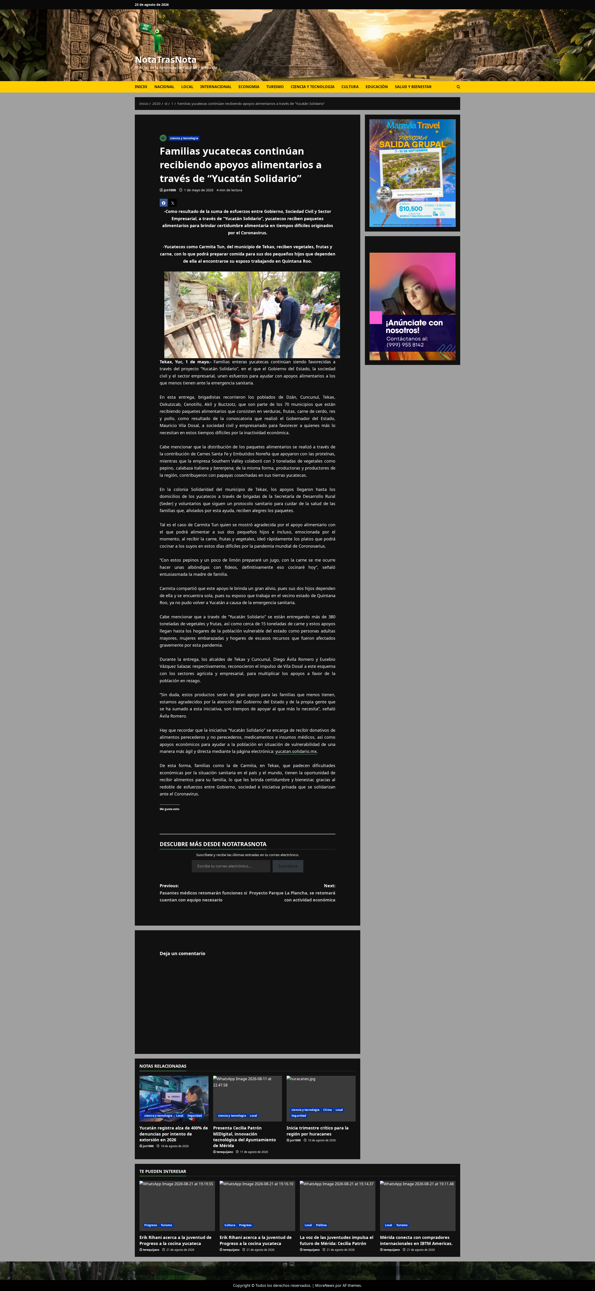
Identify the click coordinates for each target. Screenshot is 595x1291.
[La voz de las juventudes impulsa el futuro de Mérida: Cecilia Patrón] (337, 1206)
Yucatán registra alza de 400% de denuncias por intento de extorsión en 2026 (173, 1133)
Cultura (350, 86)
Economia (248, 86)
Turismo (275, 86)
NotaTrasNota (166, 59)
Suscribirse (288, 866)
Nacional (164, 86)
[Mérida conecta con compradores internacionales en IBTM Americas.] (418, 1206)
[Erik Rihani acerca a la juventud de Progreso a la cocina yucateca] (177, 1206)
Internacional (215, 86)
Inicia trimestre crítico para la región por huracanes (318, 1130)
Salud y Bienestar (413, 86)
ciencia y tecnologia (312, 86)
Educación (377, 86)
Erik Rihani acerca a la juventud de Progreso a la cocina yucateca (175, 1240)
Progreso (150, 1225)
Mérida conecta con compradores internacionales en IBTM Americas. (416, 1240)
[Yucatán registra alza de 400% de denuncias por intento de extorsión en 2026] (173, 1099)
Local (187, 86)
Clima (327, 1110)
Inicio (141, 86)
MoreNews (324, 1285)
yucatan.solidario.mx (296, 751)
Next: (292, 893)
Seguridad (195, 1116)
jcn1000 (170, 190)
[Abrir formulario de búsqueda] (458, 86)
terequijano (225, 1152)
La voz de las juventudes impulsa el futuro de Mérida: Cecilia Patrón (336, 1240)
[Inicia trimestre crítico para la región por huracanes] (321, 1099)
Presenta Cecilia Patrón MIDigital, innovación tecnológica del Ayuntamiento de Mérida (244, 1136)
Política (321, 1225)
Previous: (203, 893)
